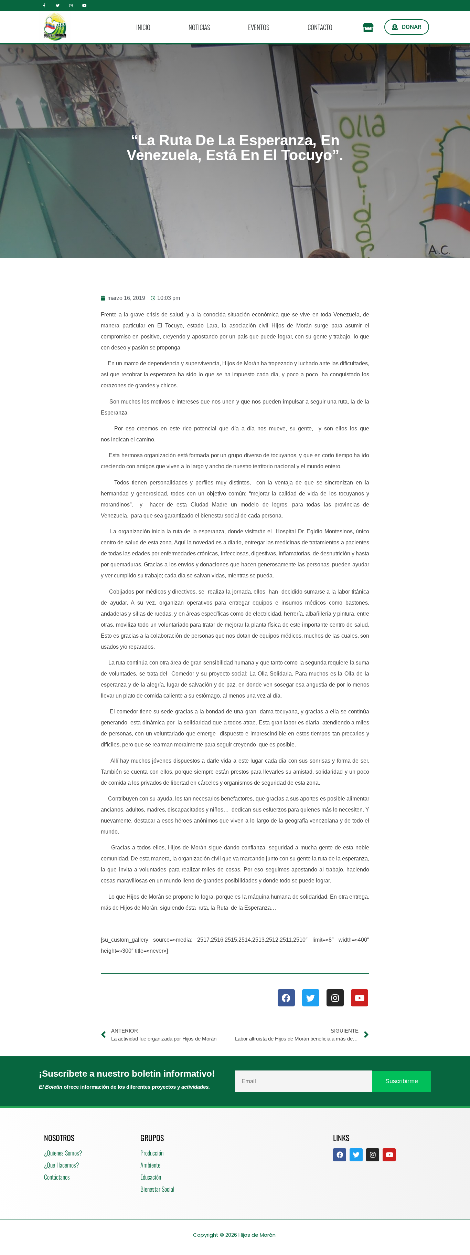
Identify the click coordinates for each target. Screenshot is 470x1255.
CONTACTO (320, 27)
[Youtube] (84, 5)
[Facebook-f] (44, 5)
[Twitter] (57, 5)
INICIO (143, 27)
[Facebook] (286, 997)
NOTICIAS (199, 27)
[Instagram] (71, 5)
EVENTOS (258, 27)
